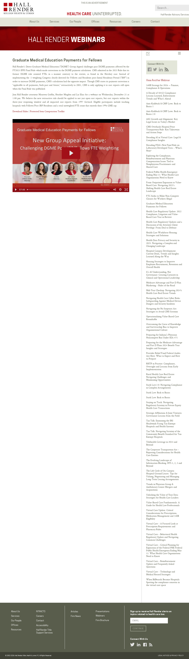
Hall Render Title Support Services (44, 631)
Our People (16, 620)
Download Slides (20, 111)
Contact (40, 620)
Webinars (100, 615)
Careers (40, 616)
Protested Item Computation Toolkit (47, 111)
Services (15, 616)
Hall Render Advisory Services (175, 14)
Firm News (76, 616)
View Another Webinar (158, 80)
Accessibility (42, 625)
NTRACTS (40, 611)
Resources (16, 629)
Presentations (102, 611)
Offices (14, 625)
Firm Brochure (102, 620)
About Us (15, 611)
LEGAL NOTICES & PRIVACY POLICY (171, 655)
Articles (74, 611)
